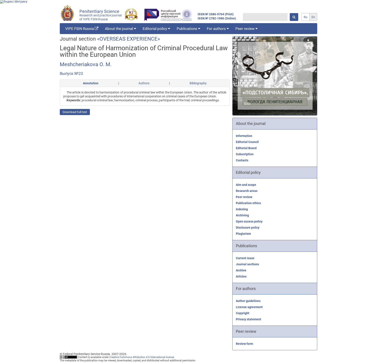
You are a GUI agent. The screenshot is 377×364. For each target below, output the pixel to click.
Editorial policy (155, 28)
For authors (217, 28)
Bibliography (198, 83)
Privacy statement (248, 319)
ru (305, 17)
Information (244, 136)
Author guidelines (248, 301)
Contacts (242, 160)
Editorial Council (247, 142)
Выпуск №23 (71, 73)
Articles (241, 276)
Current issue (245, 258)
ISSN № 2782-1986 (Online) (217, 18)
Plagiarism (243, 233)
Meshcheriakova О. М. (85, 64)
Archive (241, 270)
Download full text (75, 112)
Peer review (245, 28)
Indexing (242, 209)
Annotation (90, 83)
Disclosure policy (247, 227)
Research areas (246, 191)
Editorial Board (246, 148)
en (313, 17)
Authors (144, 83)
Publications (187, 28)
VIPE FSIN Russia (80, 28)
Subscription (245, 154)
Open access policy (249, 221)
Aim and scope (246, 184)
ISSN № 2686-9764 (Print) (216, 14)
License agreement (249, 307)
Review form (244, 343)
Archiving (242, 215)
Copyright (242, 313)
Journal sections (247, 264)
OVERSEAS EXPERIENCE (128, 39)
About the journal (119, 28)
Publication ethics (248, 203)
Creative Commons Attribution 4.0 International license (141, 357)
